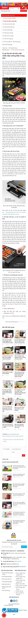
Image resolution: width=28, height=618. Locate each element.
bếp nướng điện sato (6, 436)
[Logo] (5, 7)
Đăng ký (24, 546)
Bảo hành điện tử (6, 584)
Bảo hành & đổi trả (6, 579)
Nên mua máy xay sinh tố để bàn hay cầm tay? (19, 426)
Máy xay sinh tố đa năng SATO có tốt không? (19, 409)
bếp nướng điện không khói (13, 434)
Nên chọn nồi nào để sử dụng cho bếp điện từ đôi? (7, 426)
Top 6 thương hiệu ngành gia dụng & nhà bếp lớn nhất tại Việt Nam (19, 467)
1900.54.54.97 (17, 561)
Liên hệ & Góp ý (6, 590)
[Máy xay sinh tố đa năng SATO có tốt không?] (20, 402)
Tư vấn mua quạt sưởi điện (9, 18)
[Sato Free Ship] (14, 4)
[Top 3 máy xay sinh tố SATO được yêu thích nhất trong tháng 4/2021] (20, 366)
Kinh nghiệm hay (13, 48)
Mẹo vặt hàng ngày (7, 44)
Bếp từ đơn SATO (20, 584)
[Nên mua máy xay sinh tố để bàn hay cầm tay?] (20, 419)
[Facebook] (11, 601)
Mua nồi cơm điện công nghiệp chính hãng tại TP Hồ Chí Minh (7, 392)
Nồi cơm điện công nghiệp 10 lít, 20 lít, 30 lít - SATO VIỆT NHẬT (19, 485)
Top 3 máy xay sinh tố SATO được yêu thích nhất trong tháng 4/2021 (19, 374)
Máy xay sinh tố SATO (21, 585)
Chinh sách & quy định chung (7, 573)
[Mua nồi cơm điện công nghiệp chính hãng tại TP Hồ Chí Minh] (7, 384)
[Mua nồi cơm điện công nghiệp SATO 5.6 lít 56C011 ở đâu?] (7, 334)
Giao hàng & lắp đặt (7, 576)
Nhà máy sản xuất (5, 11)
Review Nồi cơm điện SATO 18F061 (7, 372)
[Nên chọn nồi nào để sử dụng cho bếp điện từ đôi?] (7, 419)
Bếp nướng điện (6, 61)
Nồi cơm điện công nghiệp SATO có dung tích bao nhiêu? (20, 357)
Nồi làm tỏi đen (19, 591)
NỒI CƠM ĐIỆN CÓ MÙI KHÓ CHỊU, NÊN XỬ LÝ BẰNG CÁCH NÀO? (19, 522)
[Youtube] (14, 601)
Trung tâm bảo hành (7, 581)
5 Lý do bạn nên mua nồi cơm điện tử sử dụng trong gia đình (20, 341)
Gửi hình (7, 449)
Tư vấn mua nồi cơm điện (9, 24)
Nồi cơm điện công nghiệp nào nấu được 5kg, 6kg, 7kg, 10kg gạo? (19, 504)
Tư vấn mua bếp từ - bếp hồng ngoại (11, 41)
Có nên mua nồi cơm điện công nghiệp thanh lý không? (7, 357)
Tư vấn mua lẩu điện (8, 30)
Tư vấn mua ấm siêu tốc (8, 27)
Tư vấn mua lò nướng (8, 32)
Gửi (23, 455)
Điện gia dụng (5, 49)
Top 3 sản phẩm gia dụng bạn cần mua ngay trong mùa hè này (7, 409)
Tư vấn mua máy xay (8, 38)
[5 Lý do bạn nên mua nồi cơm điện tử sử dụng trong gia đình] (20, 334)
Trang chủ (4, 48)
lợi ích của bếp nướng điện (17, 436)
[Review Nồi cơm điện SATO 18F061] (7, 366)
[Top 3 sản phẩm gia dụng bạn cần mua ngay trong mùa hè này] (7, 401)
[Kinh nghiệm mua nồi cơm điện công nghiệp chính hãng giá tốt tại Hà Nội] (20, 384)
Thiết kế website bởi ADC (18, 605)
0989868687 (22, 566)
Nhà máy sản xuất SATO (6, 587)
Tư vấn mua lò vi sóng (8, 35)
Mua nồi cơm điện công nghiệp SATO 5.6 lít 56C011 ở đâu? (7, 341)
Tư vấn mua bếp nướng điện (10, 21)
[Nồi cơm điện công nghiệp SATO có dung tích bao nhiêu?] (20, 350)
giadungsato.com (8, 313)
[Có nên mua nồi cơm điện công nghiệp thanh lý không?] (7, 350)
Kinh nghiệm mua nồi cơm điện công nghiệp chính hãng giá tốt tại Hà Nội (20, 392)
